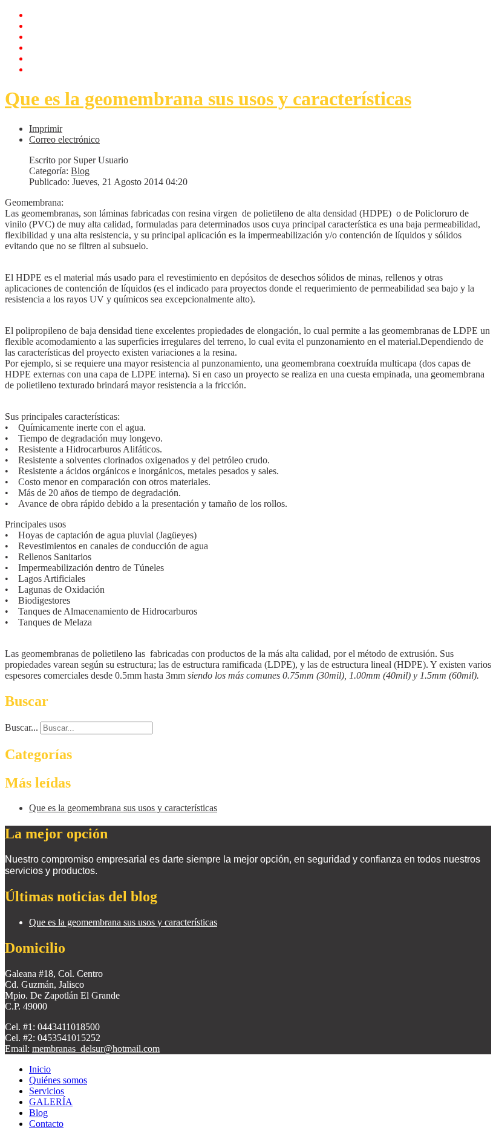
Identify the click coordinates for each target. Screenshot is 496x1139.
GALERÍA (51, 47)
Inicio (40, 15)
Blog (38, 58)
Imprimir (45, 128)
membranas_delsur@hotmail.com (96, 1048)
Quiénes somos (58, 26)
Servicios (46, 36)
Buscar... (21, 727)
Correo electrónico (64, 139)
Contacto (46, 69)
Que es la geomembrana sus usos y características (208, 98)
